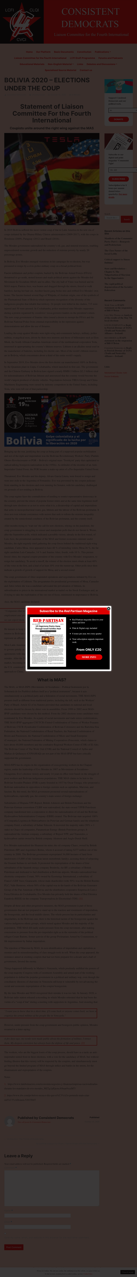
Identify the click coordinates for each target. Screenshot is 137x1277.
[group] (89, 631)
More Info (89, 657)
